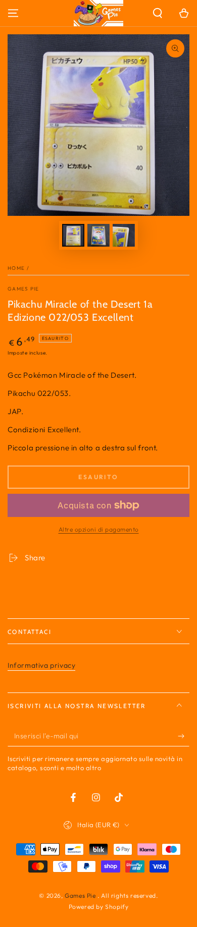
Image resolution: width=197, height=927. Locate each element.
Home (16, 268)
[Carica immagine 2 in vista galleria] (98, 235)
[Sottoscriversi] (183, 736)
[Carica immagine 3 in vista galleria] (124, 235)
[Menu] (13, 13)
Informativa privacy (41, 665)
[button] (157, 13)
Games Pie (23, 288)
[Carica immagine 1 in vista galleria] (73, 235)
